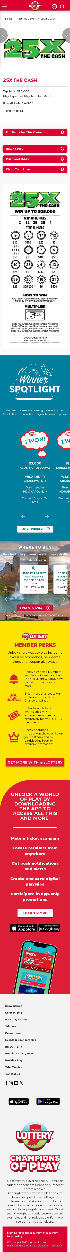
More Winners (33, 529)
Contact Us (12, 1073)
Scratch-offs (13, 1012)
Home (8, 18)
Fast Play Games (27, 18)
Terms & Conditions (37, 1245)
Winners (11, 1026)
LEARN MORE (35, 913)
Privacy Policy (15, 1245)
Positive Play (13, 1060)
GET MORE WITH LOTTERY (35, 762)
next (46, 517)
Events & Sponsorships (20, 1039)
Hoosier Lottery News (19, 1053)
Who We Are (13, 1067)
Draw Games (13, 1006)
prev (23, 517)
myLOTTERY (13, 1046)
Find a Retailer (32, 607)
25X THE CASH (48, 18)
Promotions (13, 1033)
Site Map (57, 1245)
